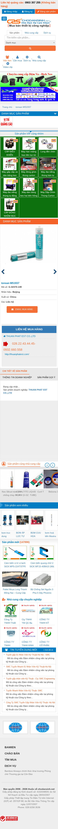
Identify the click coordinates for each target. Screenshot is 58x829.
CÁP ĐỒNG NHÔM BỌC (10, 214)
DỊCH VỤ (10, 765)
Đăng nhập (11, 11)
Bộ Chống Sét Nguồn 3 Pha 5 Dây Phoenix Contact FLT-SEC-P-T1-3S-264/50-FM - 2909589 (42, 591)
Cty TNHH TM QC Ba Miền (27, 621)
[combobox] (30, 42)
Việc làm (7, 60)
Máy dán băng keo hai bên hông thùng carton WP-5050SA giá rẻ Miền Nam (28, 194)
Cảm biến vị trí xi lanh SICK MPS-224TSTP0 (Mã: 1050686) (15, 565)
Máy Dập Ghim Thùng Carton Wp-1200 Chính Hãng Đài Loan (48, 194)
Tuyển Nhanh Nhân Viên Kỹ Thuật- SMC (24, 690)
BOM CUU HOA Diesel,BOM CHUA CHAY (37, 535)
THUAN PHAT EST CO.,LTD (21, 336)
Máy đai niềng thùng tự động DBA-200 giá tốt (9, 194)
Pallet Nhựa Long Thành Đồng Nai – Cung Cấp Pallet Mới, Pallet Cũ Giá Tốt (15, 591)
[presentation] (47, 465)
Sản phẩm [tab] (14, 32)
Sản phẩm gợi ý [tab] (46, 377)
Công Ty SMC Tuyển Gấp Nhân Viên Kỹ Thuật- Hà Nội (30, 702)
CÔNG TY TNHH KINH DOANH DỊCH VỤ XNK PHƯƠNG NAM (28, 644)
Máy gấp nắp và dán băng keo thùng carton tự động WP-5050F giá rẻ (10, 174)
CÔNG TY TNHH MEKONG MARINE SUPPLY (9, 644)
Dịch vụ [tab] (47, 32)
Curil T (40, 491)
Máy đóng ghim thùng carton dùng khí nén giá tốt (29, 174)
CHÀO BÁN (12, 753)
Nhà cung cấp (39, 60)
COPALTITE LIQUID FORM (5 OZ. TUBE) (26, 493)
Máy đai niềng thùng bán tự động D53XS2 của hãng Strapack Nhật (48, 174)
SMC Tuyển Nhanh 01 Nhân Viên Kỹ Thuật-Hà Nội (28, 667)
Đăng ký (28, 11)
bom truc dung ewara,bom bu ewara (7, 535)
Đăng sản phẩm (48, 11)
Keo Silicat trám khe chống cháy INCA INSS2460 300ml (11, 493)
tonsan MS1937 (23, 107)
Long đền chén (48, 151)
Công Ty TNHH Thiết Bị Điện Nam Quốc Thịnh (10, 621)
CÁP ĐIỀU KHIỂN (10, 153)
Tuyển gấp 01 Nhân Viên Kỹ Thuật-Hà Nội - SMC (28, 655)
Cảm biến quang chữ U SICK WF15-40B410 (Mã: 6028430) (42, 565)
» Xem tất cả (48, 650)
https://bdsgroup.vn (24, 812)
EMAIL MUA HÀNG (23, 309)
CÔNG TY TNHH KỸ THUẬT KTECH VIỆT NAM (45, 621)
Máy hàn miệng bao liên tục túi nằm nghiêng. (28, 153)
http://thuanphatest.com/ (16, 354)
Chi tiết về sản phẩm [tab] (14, 371)
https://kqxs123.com (44, 812)
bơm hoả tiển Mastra (50, 534)
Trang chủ (7, 107)
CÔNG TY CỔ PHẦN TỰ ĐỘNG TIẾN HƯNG (45, 644)
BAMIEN (10, 747)
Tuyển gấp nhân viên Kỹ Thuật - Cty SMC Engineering (30, 678)
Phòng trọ (9, 812)
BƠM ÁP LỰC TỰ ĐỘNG (20, 535)
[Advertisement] (29, 430)
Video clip (8, 67)
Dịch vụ (27, 60)
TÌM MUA (11, 759)
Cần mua (17, 60)
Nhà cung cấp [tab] (31, 32)
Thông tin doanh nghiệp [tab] (17, 377)
